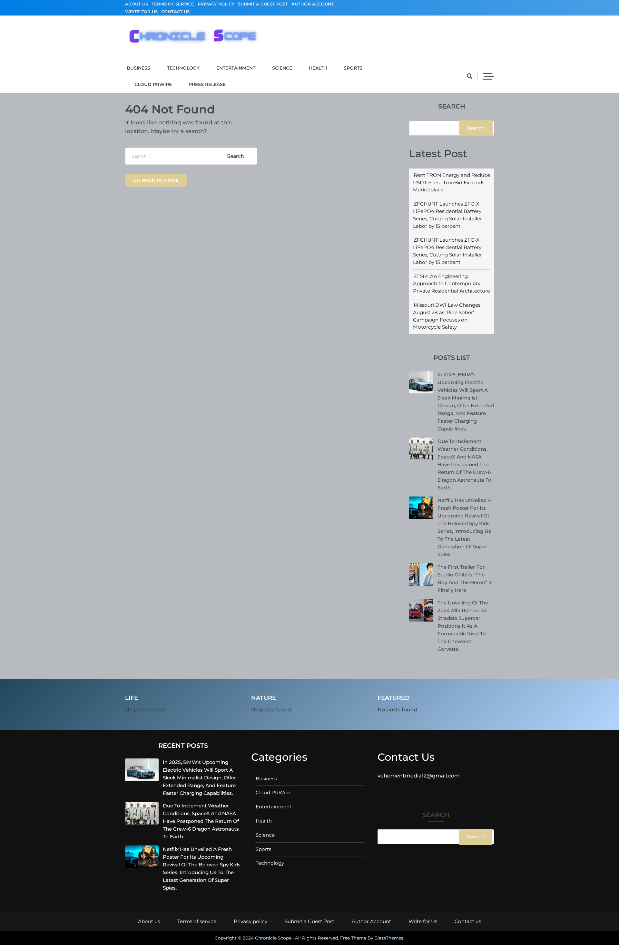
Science (282, 68)
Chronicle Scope (273, 937)
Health (318, 68)
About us (136, 3)
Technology (183, 68)
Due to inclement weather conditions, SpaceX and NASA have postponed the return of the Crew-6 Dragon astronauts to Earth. (464, 464)
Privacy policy (216, 3)
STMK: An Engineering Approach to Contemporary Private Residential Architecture (451, 283)
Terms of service (173, 3)
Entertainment (235, 68)
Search (451, 106)
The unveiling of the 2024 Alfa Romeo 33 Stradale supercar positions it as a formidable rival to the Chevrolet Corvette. (462, 626)
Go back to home (156, 180)
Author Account (312, 3)
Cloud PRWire (153, 84)
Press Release (207, 84)
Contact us (175, 11)
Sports (353, 68)
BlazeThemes (388, 937)
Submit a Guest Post (263, 3)
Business (138, 68)
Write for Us (141, 11)
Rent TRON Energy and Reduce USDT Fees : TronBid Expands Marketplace (451, 182)
